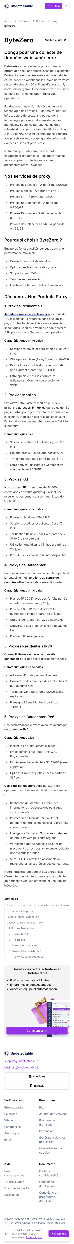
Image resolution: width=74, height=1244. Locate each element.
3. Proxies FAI (17, 939)
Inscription (53, 6)
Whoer (8, 1120)
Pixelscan (10, 1114)
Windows (39, 1076)
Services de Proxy (47, 21)
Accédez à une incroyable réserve (27, 314)
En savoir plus (34, 1237)
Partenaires (24, 21)
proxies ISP (18, 487)
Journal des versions (53, 1114)
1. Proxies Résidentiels (22, 928)
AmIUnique (11, 1133)
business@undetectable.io (22, 1067)
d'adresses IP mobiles (30, 407)
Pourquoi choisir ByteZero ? (23, 916)
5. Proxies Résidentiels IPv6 (25, 951)
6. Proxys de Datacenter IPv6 (26, 956)
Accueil (8, 21)
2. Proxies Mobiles (19, 933)
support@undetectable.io (21, 1061)
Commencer (35, 1030)
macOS (39, 1085)
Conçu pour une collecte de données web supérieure (38, 905)
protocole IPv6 (18, 729)
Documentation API (17, 1188)
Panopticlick (12, 1127)
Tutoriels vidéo (14, 1182)
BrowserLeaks (13, 1107)
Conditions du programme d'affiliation (48, 1197)
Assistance (11, 1194)
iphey (8, 1139)
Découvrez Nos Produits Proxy (25, 922)
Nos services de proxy (20, 911)
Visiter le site (53, 40)
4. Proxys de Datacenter (23, 945)
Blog (42, 1107)
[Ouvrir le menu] (66, 6)
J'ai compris (58, 1233)
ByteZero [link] (9, 25)
